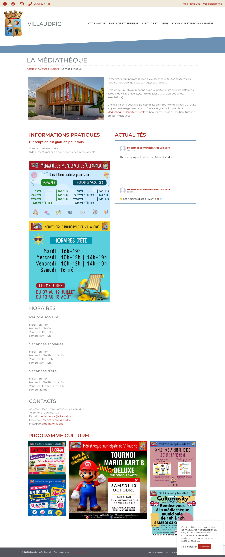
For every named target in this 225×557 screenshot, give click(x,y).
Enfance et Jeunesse (124, 23)
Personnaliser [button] (189, 546)
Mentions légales (155, 552)
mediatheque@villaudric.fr (55, 416)
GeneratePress (79, 552)
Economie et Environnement (192, 23)
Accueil (31, 68)
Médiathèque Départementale (126, 112)
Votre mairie (96, 23)
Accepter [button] (204, 546)
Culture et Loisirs (155, 23)
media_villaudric (53, 423)
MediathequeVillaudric (57, 420)
